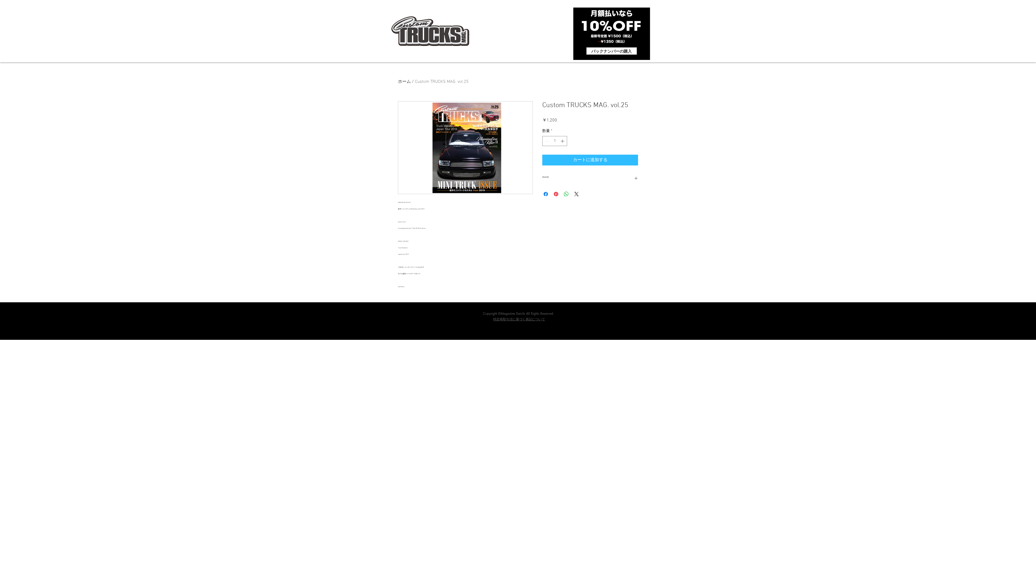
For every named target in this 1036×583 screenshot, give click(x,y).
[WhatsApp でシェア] (566, 194)
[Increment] (563, 141)
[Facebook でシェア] (546, 194)
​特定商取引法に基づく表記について (519, 319)
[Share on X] (576, 194)
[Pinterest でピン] (556, 194)
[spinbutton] (555, 141)
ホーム (404, 81)
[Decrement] (546, 141)
